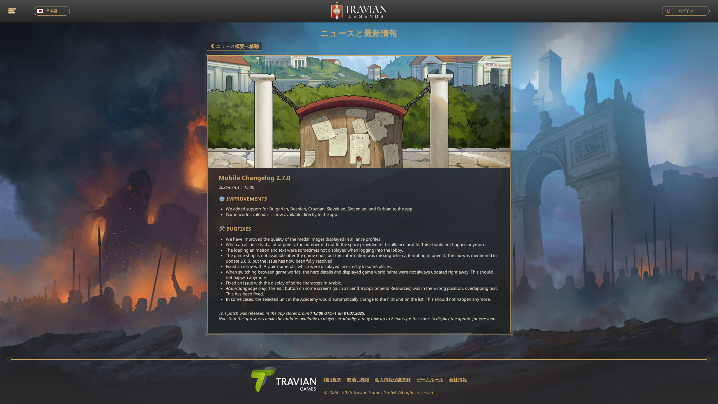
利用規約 (332, 380)
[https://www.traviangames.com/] (283, 379)
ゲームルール (429, 380)
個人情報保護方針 (393, 380)
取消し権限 (358, 380)
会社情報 (458, 380)
